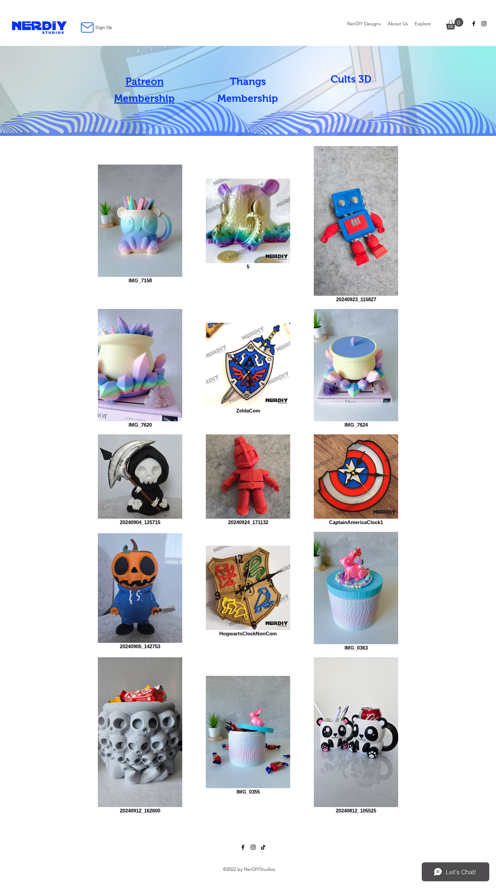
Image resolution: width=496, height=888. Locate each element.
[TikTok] (263, 847)
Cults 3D (351, 79)
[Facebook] (473, 23)
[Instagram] (483, 23)
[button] (422, 24)
